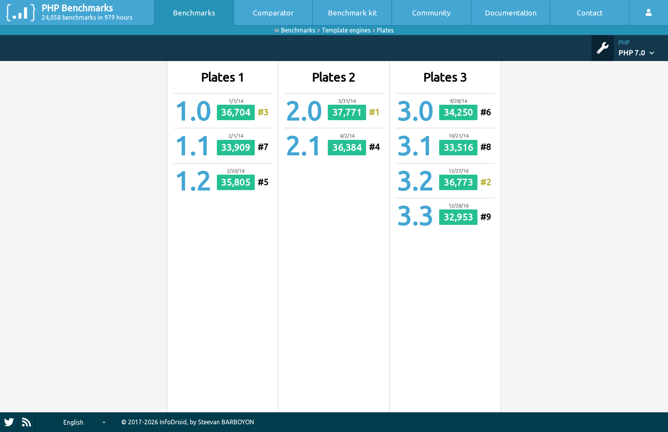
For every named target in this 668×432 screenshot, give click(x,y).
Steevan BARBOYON (226, 421)
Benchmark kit (352, 13)
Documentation (511, 13)
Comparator (273, 13)
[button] (643, 48)
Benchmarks (194, 13)
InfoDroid (173, 421)
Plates (385, 30)
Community (431, 13)
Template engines (346, 30)
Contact (590, 13)
